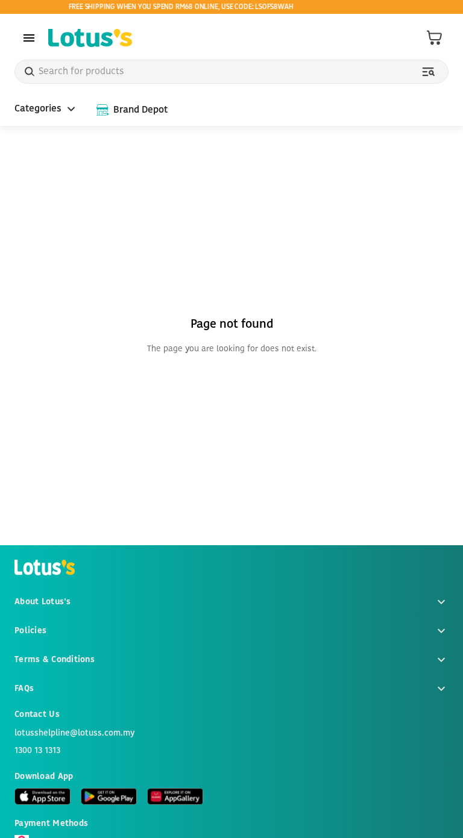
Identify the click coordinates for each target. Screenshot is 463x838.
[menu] (28, 37)
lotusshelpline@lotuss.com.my (74, 733)
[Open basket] (435, 38)
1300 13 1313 (37, 750)
